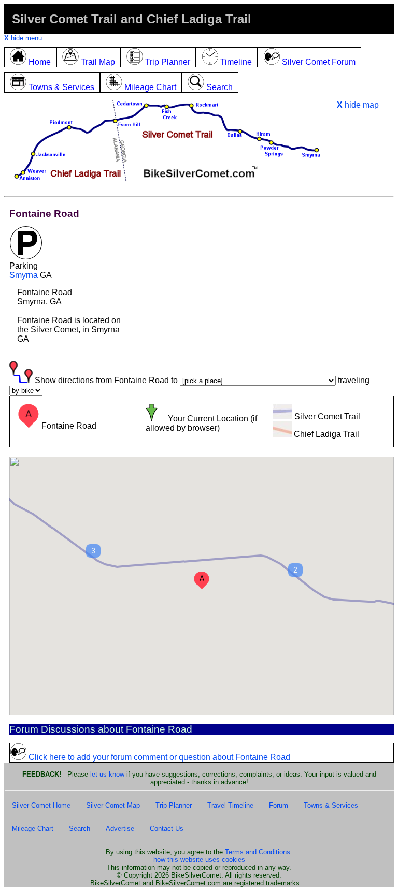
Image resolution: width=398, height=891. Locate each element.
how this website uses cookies (199, 860)
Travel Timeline (230, 805)
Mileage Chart (32, 828)
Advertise (120, 828)
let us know (107, 774)
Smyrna (23, 275)
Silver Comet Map (113, 805)
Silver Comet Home (41, 805)
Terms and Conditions (257, 852)
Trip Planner (173, 805)
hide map (358, 104)
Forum (278, 805)
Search (79, 828)
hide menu (23, 38)
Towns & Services (331, 805)
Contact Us (166, 828)
